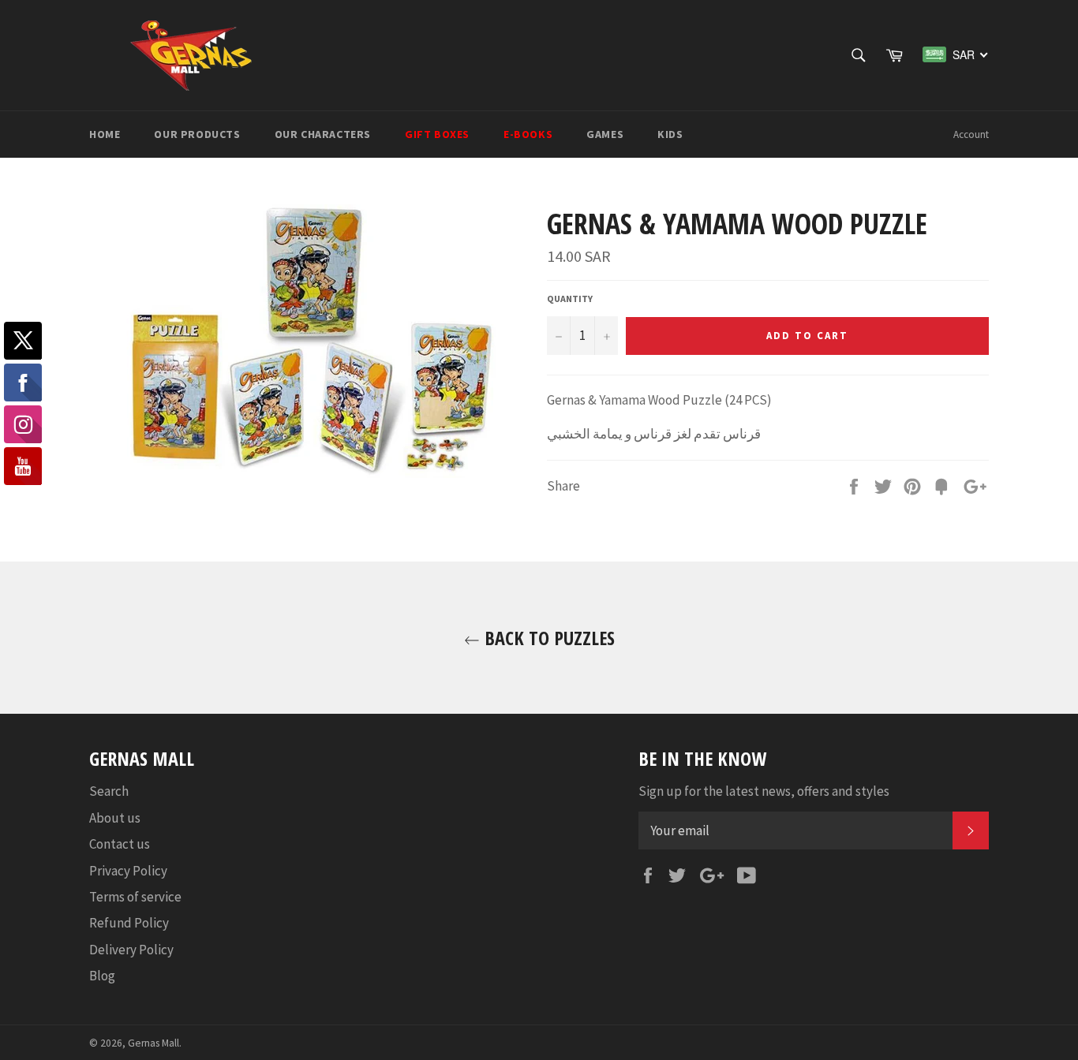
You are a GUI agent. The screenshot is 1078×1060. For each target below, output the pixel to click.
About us (114, 818)
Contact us (119, 844)
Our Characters (323, 134)
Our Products (197, 134)
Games (604, 134)
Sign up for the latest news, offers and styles (763, 791)
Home (104, 134)
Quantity (570, 298)
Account (971, 134)
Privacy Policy (128, 870)
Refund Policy (129, 922)
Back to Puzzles (547, 638)
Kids (670, 134)
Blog (102, 975)
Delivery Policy (131, 949)
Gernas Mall (153, 1043)
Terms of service (135, 896)
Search (109, 791)
